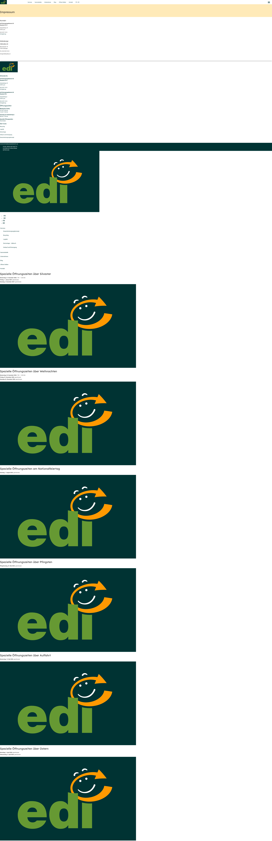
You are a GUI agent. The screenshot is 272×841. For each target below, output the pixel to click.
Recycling (2, 126)
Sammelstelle (38, 2)
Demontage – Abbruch (9, 243)
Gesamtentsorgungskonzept (7, 137)
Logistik (2, 129)
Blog (55, 2)
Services (30, 2)
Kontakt (71, 2)
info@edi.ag (3, 34)
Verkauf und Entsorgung (6, 134)
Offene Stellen (62, 2)
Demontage (3, 132)
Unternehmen (47, 2)
